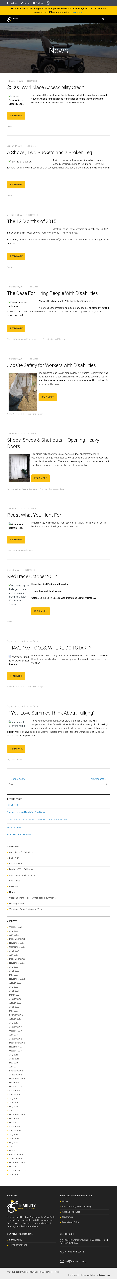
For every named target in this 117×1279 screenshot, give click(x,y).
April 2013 (14, 1146)
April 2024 (14, 955)
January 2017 (15, 1027)
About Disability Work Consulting (76, 1206)
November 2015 (17, 1046)
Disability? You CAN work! (17, 339)
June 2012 (14, 1174)
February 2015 (16, 1070)
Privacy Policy (15, 1240)
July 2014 (13, 1098)
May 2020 (13, 1011)
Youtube (39, 3)
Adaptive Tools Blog (71, 1212)
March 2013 (14, 1150)
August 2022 (15, 983)
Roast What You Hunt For (34, 515)
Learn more (76, 12)
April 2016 (14, 1034)
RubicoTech (104, 1275)
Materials (13, 886)
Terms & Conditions (18, 1245)
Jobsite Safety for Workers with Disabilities (51, 365)
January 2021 (15, 999)
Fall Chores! (12, 805)
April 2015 (14, 1066)
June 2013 (14, 1138)
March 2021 (14, 995)
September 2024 (17, 947)
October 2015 (15, 1050)
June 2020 (14, 1007)
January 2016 (15, 1038)
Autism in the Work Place (19, 834)
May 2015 (13, 1062)
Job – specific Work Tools (22, 875)
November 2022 (17, 979)
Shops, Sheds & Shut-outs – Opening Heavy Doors (53, 443)
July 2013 (13, 1134)
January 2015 (15, 1074)
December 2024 (17, 939)
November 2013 (17, 1118)
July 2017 (13, 1023)
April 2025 (14, 935)
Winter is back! (14, 827)
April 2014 (14, 1110)
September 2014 (17, 1090)
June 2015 (14, 1058)
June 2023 (14, 971)
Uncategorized (16, 903)
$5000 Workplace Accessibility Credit (45, 87)
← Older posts (17, 779)
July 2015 (13, 1054)
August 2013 (15, 1130)
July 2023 (13, 967)
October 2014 (15, 1086)
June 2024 (14, 951)
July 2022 (13, 987)
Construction (15, 863)
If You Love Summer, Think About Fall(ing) (51, 713)
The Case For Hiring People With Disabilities (52, 293)
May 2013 (13, 1142)
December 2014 (17, 1078)
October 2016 (15, 1031)
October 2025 (15, 927)
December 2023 (17, 959)
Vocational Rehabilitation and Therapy (49, 339)
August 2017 (15, 1019)
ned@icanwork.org (75, 1261)
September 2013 (17, 1126)
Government (67, 1217)
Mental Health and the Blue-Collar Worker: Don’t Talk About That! (37, 819)
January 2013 (15, 1158)
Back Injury (14, 858)
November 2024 (17, 943)
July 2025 (13, 931)
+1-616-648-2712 (74, 1251)
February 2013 (16, 1154)
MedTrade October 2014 (32, 576)
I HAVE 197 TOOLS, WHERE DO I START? (49, 648)
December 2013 (17, 1114)
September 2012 (17, 1170)
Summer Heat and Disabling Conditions (26, 812)
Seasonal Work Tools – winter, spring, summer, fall (33, 898)
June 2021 (14, 991)
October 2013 (15, 1122)
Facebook (13, 3)
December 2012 (17, 1162)
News (9, 126)
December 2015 (17, 1042)
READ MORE (16, 115)
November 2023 (17, 963)
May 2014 (13, 1106)
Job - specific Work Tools (39, 489)
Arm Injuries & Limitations (17, 489)
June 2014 (14, 1102)
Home (65, 1201)
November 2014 (17, 1082)
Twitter (26, 3)
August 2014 (15, 1094)
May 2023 (13, 975)
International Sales (70, 1222)
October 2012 (15, 1166)
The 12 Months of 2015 (31, 221)
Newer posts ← (99, 779)
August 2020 (15, 1003)
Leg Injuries (54, 489)
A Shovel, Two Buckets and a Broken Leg (49, 152)
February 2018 (16, 1015)
